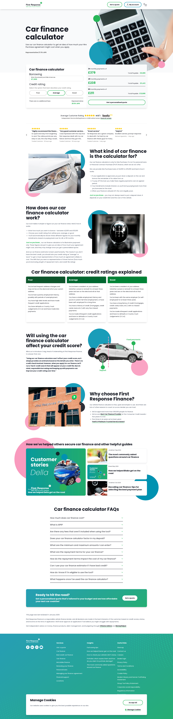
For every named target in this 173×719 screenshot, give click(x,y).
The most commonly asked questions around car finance (123, 455)
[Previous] (28, 134)
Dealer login (121, 659)
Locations (60, 681)
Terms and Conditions (125, 666)
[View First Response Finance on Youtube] (41, 647)
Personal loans (61, 670)
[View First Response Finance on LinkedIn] (32, 647)
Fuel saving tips (92, 647)
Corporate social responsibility (128, 687)
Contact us (121, 651)
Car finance (60, 651)
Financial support (62, 677)
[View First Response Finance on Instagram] (37, 647)
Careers (120, 655)
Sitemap (120, 647)
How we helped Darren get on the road (101, 651)
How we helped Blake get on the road (124, 472)
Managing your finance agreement (69, 673)
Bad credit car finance (64, 655)
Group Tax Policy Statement (127, 683)
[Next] (144, 134)
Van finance (60, 659)
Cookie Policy (122, 673)
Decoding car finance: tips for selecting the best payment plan (125, 488)
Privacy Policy (122, 662)
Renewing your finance (64, 666)
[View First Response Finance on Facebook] (28, 647)
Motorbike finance (63, 662)
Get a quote (61, 647)
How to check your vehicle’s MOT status (101, 655)
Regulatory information (126, 691)
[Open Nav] (145, 4)
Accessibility (121, 670)
